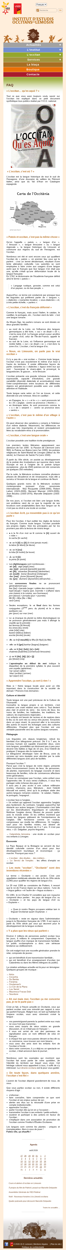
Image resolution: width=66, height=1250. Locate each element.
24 (22, 1167)
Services (33, 59)
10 (22, 1161)
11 (25, 1161)
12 (29, 1161)
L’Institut (33, 49)
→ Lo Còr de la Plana (16, 986)
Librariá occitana (28, 1068)
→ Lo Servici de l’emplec (19, 860)
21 (37, 1164)
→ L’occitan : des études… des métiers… (26, 858)
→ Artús (10, 974)
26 (29, 1167)
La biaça (33, 64)
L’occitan (33, 54)
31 (37, 1156)
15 (41, 1161)
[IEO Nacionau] (33, 20)
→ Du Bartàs (12, 979)
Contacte (33, 74)
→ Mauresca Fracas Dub (18, 991)
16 (45, 1161)
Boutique (33, 69)
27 (22, 1156)
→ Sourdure (12, 994)
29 (29, 1156)
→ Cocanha (12, 977)
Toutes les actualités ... (51, 1207)
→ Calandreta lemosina (18, 834)
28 (25, 1156)
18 (25, 1164)
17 (22, 1164)
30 (33, 1156)
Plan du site (56, 1244)
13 (33, 1161)
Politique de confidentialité (33, 1247)
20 (33, 1164)
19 (29, 1164)
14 (37, 1161)
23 (45, 1164)
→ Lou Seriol (12, 989)
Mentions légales (41, 1244)
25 (25, 1167)
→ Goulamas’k (13, 984)
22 (41, 1164)
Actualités (33, 44)
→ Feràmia (11, 982)
